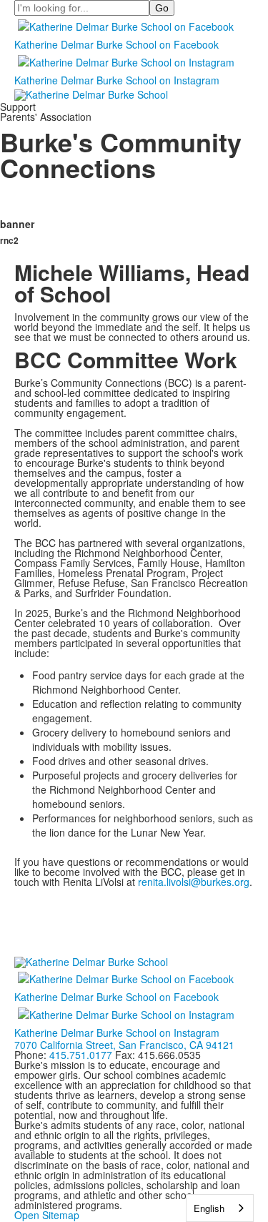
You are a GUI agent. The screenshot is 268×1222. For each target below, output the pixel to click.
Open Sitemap (46, 1215)
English (209, 1208)
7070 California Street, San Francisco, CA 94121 (124, 1045)
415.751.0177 (80, 1055)
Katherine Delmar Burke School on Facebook (116, 44)
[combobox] (220, 1208)
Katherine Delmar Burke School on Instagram (116, 80)
